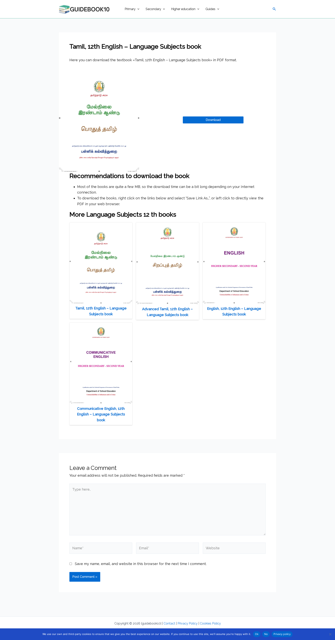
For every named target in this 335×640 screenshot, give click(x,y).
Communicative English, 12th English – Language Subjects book (101, 414)
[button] (137, 9)
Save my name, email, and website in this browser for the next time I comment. (140, 564)
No (266, 634)
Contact (169, 623)
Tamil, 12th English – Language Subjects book (101, 311)
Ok (256, 634)
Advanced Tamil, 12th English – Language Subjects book (167, 312)
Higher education (183, 9)
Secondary (153, 9)
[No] (330, 634)
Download (213, 120)
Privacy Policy (188, 623)
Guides (210, 9)
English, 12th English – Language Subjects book (234, 311)
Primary (130, 9)
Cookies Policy (210, 623)
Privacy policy (282, 634)
